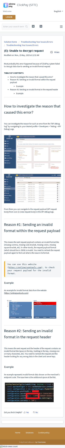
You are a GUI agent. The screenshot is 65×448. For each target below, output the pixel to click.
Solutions (29, 432)
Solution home (11, 41)
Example (20, 86)
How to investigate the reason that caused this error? (31, 77)
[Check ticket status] (41, 26)
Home (17, 432)
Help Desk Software (27, 442)
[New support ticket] (33, 26)
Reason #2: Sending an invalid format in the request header (34, 89)
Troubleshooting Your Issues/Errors (37, 41)
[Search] (26, 27)
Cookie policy (43, 432)
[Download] (26, 227)
